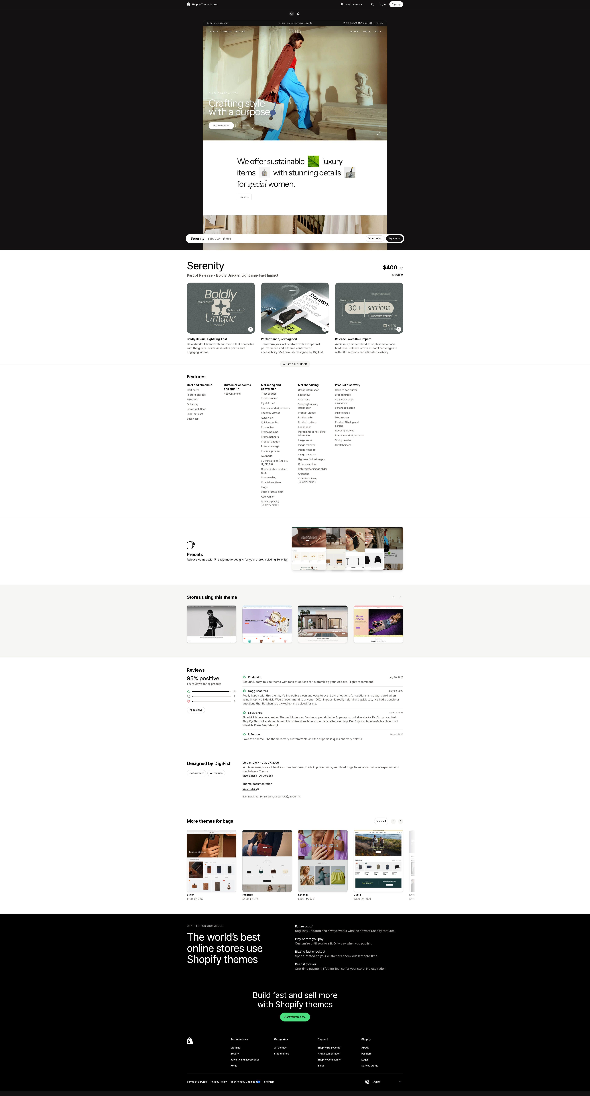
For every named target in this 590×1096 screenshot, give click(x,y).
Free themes (281, 1053)
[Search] (372, 4)
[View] (211, 625)
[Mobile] (298, 13)
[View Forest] (328, 548)
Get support (196, 773)
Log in (382, 4)
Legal (364, 1059)
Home (233, 1065)
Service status (369, 1065)
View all (381, 821)
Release (205, 275)
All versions (266, 775)
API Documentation (329, 1053)
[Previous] (393, 597)
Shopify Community (329, 1059)
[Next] (400, 597)
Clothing (235, 1047)
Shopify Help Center (329, 1047)
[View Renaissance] (309, 548)
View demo (375, 238)
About (365, 1047)
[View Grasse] (347, 548)
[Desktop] (291, 13)
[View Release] (366, 548)
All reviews (195, 709)
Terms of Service (197, 1081)
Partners (366, 1053)
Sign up (396, 4)
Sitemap (269, 1081)
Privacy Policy (218, 1081)
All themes (216, 773)
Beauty (234, 1053)
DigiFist (399, 274)
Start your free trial (295, 1016)
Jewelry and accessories (244, 1059)
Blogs (321, 1065)
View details (249, 775)
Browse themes (350, 4)
